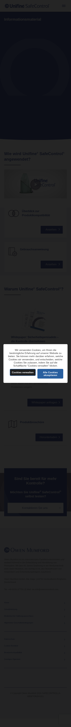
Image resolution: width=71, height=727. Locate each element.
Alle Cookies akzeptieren (50, 373)
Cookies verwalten (23, 372)
